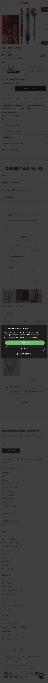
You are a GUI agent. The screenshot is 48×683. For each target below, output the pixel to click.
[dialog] (24, 341)
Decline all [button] (24, 349)
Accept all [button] (24, 343)
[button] (24, 354)
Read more (33, 337)
